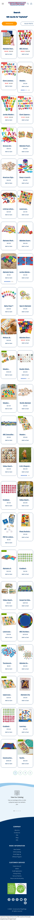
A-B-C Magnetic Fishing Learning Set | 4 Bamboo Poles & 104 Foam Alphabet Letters (25, 466)
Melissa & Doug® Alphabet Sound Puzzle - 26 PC (8, 337)
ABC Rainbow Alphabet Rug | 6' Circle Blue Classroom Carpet (25, 632)
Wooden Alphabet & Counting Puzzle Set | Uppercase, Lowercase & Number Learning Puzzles (8, 369)
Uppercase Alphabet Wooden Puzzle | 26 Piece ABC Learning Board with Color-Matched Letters (8, 695)
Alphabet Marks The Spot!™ (8, 241)
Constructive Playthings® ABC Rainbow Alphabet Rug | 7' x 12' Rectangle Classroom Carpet (8, 758)
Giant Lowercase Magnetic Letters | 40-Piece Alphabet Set (9, 81)
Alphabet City (25, 695)
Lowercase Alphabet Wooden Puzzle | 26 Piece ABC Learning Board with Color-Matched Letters (8, 632)
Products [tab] (9, 23)
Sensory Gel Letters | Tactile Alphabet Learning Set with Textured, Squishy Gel (8, 146)
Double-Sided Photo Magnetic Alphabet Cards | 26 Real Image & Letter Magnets (25, 369)
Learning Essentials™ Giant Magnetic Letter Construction (24, 726)
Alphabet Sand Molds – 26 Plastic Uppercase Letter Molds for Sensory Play (8, 272)
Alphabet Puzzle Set (24, 146)
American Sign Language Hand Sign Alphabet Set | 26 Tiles (8, 177)
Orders (17, 868)
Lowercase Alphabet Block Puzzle (24, 209)
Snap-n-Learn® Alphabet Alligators (24, 177)
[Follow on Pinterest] (17, 899)
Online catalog (17, 852)
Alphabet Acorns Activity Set (25, 241)
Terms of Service (17, 876)
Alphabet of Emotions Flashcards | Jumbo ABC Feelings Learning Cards (8, 568)
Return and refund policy (17, 878)
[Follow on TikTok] (25, 899)
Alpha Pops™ (8, 306)
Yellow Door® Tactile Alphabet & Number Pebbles (8, 600)
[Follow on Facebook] (9, 899)
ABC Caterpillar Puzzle (8, 434)
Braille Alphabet (25, 403)
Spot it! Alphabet (25, 306)
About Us (17, 830)
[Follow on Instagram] (13, 899)
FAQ (17, 835)
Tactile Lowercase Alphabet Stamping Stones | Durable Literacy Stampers (25, 758)
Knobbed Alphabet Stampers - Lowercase (23, 568)
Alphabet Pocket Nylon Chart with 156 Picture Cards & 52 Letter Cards (8, 49)
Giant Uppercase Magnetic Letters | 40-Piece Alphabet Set (25, 114)
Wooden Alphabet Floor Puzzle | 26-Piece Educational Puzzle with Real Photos (25, 81)
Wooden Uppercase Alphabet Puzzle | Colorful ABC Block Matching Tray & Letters (9, 403)
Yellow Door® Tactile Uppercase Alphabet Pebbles (7, 466)
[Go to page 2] (30, 773)
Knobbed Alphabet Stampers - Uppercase (7, 500)
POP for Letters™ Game (8, 537)
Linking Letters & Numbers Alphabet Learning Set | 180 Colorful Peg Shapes (8, 209)
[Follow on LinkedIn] (25, 902)
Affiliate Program (17, 857)
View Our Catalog (17, 797)
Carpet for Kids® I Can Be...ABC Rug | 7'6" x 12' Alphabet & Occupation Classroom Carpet (25, 600)
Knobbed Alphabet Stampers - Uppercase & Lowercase (7, 726)
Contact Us (17, 832)
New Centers (17, 849)
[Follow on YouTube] (21, 899)
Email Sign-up (17, 854)
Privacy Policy (17, 873)
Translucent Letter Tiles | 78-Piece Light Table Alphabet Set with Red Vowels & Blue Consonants (8, 663)
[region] (17, 799)
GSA (17, 840)
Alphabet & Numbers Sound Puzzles (25, 663)
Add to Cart (8, 54)
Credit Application (17, 871)
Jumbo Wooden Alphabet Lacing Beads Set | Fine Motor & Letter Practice (8, 114)
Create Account (17, 866)
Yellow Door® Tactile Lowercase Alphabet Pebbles (23, 500)
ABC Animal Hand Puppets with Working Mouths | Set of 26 (24, 49)
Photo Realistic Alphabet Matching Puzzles (24, 531)
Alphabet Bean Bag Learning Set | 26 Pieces (25, 337)
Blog (17, 837)
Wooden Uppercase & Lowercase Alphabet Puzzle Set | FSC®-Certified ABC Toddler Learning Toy (25, 434)
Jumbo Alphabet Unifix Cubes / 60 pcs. (25, 272)
